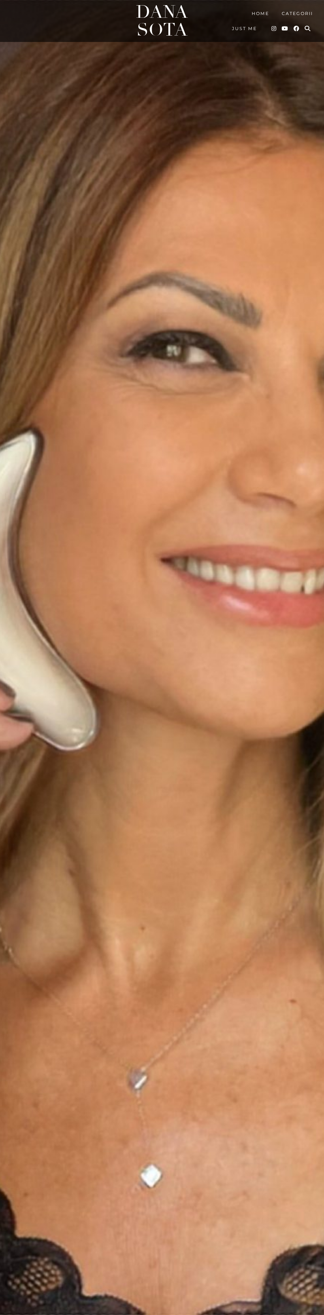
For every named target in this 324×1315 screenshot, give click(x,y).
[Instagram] (274, 28)
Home (260, 13)
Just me (244, 28)
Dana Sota (162, 21)
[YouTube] (285, 28)
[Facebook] (297, 28)
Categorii (297, 13)
